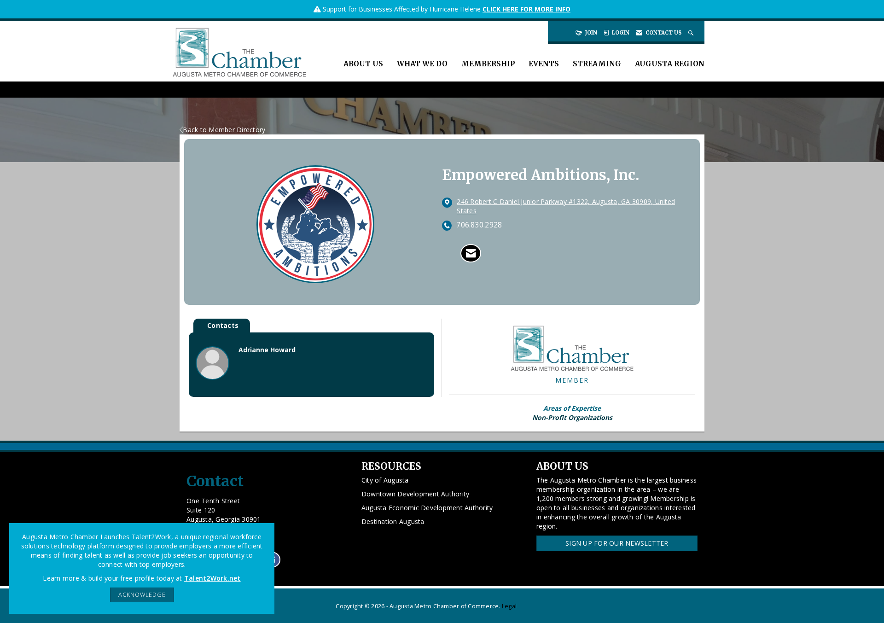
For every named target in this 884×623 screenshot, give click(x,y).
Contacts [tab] (222, 325)
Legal (509, 606)
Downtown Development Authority (415, 493)
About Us (363, 63)
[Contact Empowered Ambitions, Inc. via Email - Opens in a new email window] (470, 253)
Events (544, 63)
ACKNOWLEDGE (142, 595)
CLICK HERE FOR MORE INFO (526, 9)
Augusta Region (669, 63)
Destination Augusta (393, 521)
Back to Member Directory (224, 129)
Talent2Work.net (212, 578)
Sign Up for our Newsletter (617, 543)
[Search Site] (691, 32)
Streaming (597, 63)
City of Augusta (385, 480)
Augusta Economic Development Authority (427, 507)
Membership (488, 63)
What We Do (422, 63)
